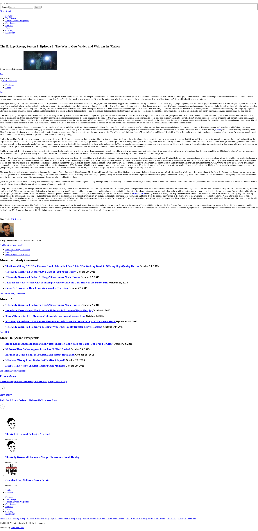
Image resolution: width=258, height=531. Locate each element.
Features (8, 16)
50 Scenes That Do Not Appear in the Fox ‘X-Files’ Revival (38, 349)
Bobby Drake (139, 193)
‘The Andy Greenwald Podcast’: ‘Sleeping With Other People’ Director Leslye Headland (54, 326)
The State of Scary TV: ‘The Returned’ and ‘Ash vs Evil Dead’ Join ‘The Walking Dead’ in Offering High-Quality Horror (72, 266)
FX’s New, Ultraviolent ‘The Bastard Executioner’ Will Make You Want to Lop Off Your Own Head (60, 321)
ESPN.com (10, 33)
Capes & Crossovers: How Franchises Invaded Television (37, 288)
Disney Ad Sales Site (187, 518)
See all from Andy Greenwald (12, 293)
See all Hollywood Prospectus (13, 371)
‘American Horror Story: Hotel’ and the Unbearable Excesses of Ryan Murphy (49, 310)
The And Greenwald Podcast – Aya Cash (27, 434)
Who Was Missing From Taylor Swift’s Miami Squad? (35, 360)
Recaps (18, 219)
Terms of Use (5, 518)
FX (1, 73)
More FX (9, 252)
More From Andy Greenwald (17, 249)
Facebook (9, 85)
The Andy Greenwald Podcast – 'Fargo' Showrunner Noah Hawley (42, 457)
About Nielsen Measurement (112, 518)
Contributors (10, 23)
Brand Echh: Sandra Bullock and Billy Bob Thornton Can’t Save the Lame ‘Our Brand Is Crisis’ (59, 343)
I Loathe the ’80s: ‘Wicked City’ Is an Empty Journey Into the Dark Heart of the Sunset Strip (57, 282)
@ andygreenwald (15, 245)
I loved (218, 130)
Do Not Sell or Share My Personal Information (145, 518)
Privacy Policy (19, 518)
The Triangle (10, 18)
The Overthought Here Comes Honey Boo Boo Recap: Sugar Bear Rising (33, 381)
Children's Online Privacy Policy (67, 518)
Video (7, 28)
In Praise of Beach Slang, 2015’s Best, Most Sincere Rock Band (40, 354)
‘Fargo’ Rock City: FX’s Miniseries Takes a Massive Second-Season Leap (45, 316)
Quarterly (9, 30)
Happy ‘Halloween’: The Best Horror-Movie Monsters (35, 365)
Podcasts (9, 25)
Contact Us (171, 518)
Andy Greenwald (9, 80)
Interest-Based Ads (91, 518)
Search (5, 7)
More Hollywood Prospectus (17, 254)
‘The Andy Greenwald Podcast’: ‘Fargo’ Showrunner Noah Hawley (43, 277)
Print (2, 92)
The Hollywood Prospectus (17, 20)
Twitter (8, 87)
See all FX (4, 332)
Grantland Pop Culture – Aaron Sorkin (27, 480)
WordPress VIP (17, 527)
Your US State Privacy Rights (39, 518)
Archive (3, 245)
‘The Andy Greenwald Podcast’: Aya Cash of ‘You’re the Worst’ (40, 271)
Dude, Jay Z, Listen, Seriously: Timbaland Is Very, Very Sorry (28, 400)
